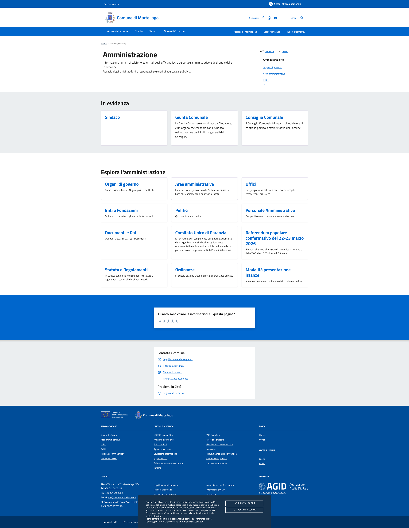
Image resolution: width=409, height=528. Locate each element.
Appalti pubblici (160, 458)
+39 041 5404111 (113, 488)
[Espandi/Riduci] (283, 85)
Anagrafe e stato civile (164, 439)
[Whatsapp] (268, 17)
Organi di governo (109, 435)
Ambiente (211, 449)
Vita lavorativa (213, 435)
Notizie (262, 435)
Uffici (103, 444)
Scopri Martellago (272, 31)
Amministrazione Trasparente (220, 485)
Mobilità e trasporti (215, 439)
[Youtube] (274, 17)
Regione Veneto (111, 4)
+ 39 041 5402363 (114, 493)
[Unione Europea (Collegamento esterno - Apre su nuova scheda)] (115, 415)
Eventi (262, 463)
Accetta (247, 509)
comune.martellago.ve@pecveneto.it (122, 502)
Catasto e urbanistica (164, 435)
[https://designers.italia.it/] (283, 486)
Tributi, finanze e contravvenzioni (221, 454)
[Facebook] (262, 17)
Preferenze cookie (203, 518)
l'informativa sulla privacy (191, 521)
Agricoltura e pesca (162, 449)
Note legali (211, 494)
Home (104, 43)
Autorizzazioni (160, 444)
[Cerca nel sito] (301, 17)
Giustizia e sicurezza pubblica (219, 444)
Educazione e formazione (165, 454)
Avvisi (262, 439)
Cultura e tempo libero (216, 458)
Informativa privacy (215, 489)
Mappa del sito (110, 522)
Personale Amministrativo (113, 454)
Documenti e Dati (109, 458)
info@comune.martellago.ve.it (122, 497)
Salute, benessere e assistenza (168, 463)
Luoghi (262, 459)
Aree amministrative (110, 439)
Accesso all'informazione (245, 31)
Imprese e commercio (216, 463)
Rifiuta (246, 503)
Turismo (157, 468)
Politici (104, 449)
